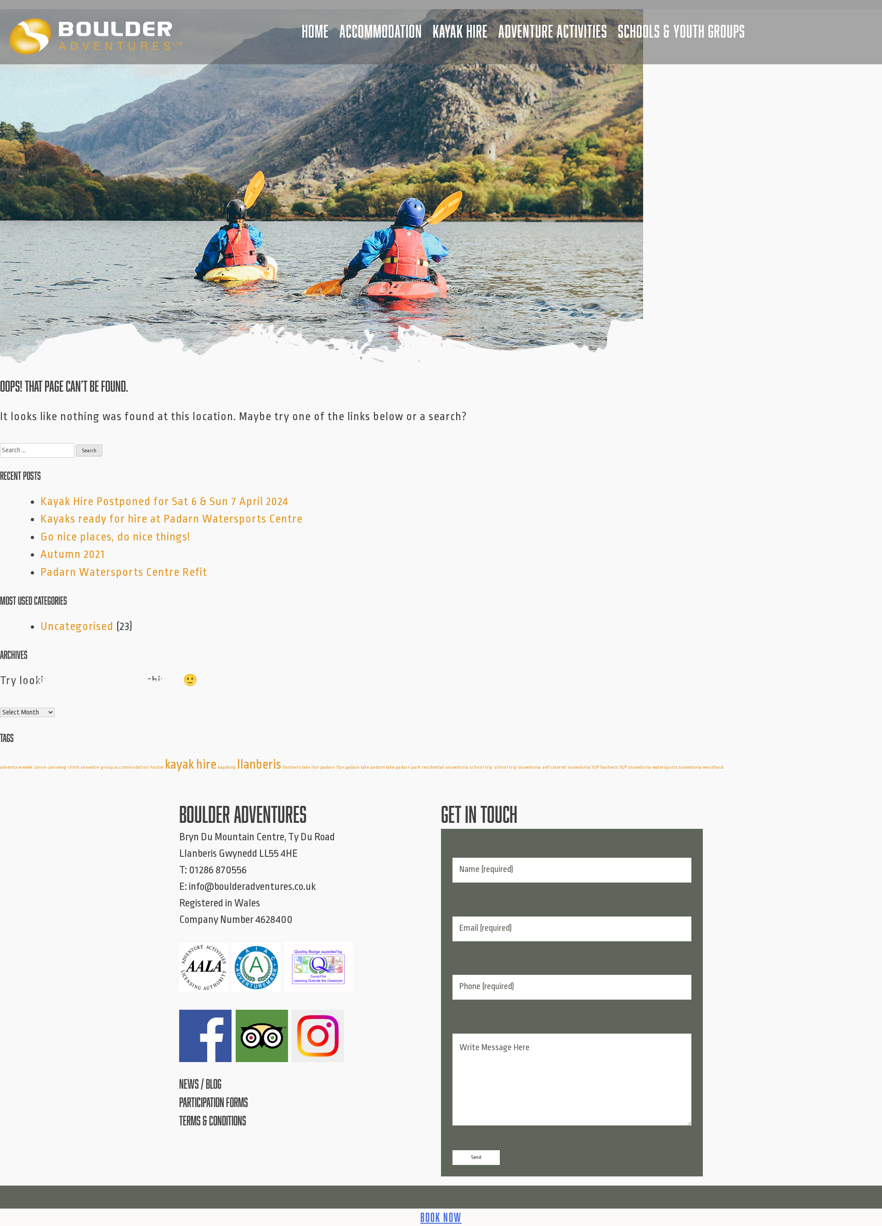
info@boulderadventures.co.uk (252, 887)
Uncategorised (76, 626)
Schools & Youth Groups (681, 30)
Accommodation (380, 30)
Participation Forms (213, 1102)
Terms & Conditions (212, 1120)
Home (315, 30)
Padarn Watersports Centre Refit (123, 572)
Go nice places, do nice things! (115, 536)
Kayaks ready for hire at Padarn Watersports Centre (171, 518)
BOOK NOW (441, 1217)
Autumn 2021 (72, 554)
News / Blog (200, 1084)
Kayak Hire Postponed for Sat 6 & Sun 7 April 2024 (164, 501)
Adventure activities (552, 30)
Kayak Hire (460, 30)
